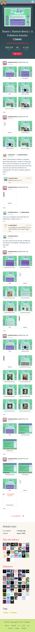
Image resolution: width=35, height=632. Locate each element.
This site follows (11, 540)
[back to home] (3, 3)
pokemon (5, 612)
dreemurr (12, 155)
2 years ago (10, 64)
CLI (19, 626)
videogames (13, 612)
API (28, 626)
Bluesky (27, 622)
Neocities (6, 622)
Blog (23, 626)
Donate (13, 626)
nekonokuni (25, 212)
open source (14, 622)
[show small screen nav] (32, 1)
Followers (8, 566)
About (7, 626)
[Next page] (23, 516)
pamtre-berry (13, 62)
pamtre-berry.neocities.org (17, 43)
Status (10, 628)
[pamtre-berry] (4, 63)
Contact (24, 628)
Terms (17, 628)
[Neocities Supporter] (17, 39)
